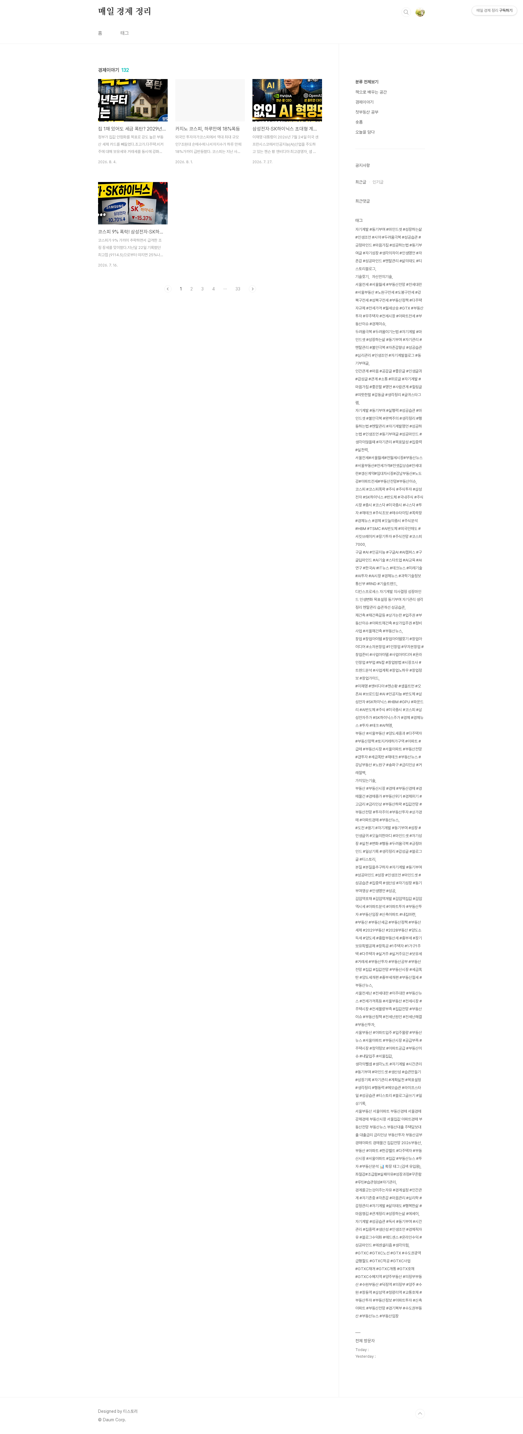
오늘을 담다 (365, 132)
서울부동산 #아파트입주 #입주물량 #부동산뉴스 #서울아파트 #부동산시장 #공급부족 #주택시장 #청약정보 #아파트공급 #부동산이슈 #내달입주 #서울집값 (388, 1044)
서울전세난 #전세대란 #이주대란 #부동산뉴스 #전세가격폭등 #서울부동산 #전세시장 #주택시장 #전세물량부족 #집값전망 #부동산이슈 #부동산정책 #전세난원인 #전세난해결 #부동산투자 (388, 1009)
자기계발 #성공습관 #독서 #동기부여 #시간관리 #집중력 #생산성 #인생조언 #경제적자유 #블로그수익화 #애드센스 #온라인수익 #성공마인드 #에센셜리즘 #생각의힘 (388, 1233)
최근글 (360, 182)
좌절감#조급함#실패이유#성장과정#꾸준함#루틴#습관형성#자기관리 (388, 1178)
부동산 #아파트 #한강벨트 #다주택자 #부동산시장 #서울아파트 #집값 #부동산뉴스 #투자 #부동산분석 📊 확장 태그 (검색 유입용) (388, 1158)
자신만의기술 (382, 276)
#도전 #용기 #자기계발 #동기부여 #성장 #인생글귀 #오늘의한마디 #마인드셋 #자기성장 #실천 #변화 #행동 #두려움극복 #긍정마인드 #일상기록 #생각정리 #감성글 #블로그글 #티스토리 (388, 844)
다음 (252, 289)
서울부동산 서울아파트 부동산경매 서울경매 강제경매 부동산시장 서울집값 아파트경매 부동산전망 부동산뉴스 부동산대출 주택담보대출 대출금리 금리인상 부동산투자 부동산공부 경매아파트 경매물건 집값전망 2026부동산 (388, 1127)
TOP (420, 1414)
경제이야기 (364, 102)
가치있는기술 (365, 780)
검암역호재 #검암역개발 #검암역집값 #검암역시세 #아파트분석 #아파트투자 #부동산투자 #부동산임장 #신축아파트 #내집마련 (388, 906)
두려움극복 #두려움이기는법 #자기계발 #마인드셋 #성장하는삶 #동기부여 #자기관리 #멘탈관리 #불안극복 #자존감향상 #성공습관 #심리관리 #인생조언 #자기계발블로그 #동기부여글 (388, 348)
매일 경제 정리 (124, 12)
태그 (124, 33)
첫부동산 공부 (366, 112)
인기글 (378, 182)
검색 (406, 12)
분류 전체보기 (366, 81)
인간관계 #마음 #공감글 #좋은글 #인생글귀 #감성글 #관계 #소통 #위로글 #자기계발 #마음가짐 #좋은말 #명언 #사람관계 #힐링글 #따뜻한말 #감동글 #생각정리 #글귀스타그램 (388, 387)
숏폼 (359, 122)
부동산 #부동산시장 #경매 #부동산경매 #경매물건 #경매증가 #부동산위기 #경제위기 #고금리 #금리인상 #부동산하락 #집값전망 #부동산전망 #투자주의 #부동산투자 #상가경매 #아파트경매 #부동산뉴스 (388, 804)
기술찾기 (362, 276)
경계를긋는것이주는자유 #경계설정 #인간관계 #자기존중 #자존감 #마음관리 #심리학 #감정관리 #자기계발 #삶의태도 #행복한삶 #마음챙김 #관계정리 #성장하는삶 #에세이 (388, 1202)
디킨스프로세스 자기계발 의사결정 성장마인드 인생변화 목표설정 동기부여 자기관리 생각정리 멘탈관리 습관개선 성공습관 (389, 599)
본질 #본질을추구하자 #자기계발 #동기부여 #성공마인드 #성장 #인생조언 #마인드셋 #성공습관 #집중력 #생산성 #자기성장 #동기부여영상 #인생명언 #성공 (388, 879)
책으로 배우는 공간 (371, 92)
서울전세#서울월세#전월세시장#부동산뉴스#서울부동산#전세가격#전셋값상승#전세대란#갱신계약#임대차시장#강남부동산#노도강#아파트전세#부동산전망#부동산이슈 (389, 469)
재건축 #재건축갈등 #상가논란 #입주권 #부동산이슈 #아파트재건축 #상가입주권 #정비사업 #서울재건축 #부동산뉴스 (388, 623)
